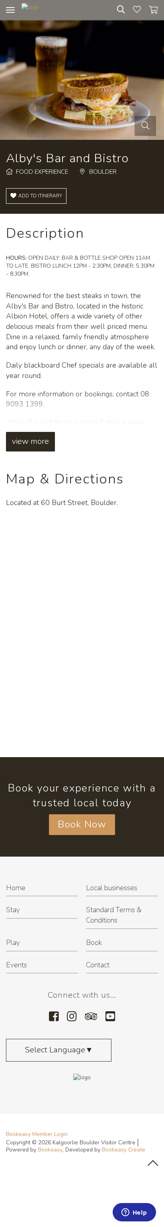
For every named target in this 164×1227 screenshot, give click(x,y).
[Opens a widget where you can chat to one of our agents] (134, 1213)
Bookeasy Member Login (37, 1134)
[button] (36, 196)
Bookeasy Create (123, 1149)
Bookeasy (50, 1149)
